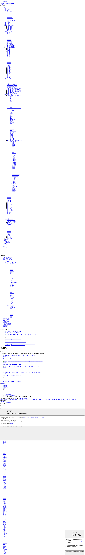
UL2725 (9, 236)
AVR (8, 225)
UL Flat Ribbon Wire (9, 228)
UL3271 (9, 61)
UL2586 (9, 235)
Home (4, 7)
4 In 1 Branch (9, 28)
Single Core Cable (13, 141)
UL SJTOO (9, 207)
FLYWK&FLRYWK (16, 174)
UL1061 (9, 59)
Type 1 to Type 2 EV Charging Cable (14, 89)
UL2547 (9, 233)
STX (11, 103)
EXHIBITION (5, 243)
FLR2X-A (14, 181)
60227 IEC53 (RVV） (11, 222)
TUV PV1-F (9, 17)
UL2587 (9, 76)
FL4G (13, 156)
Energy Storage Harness (9, 46)
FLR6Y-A (14, 159)
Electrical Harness (8, 227)
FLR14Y (13, 170)
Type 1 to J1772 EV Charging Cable (14, 88)
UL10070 (9, 51)
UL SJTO (9, 206)
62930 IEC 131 (10, 19)
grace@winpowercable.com (10, 395)
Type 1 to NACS (10, 92)
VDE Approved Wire (7, 323)
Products (4, 8)
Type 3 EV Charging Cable (12, 85)
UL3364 (9, 73)
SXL (11, 100)
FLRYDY (14, 177)
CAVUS (11, 133)
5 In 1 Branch (9, 29)
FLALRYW (14, 179)
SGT (11, 102)
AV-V (11, 112)
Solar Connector (8, 24)
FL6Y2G (13, 191)
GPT (11, 97)
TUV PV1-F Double (11, 20)
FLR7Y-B (14, 163)
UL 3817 (9, 39)
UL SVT (9, 202)
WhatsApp (9, 402)
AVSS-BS (11, 137)
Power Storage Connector (30, 399)
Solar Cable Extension (11, 12)
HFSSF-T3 (12, 129)
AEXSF (11, 125)
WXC (11, 104)
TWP (11, 96)
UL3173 (9, 75)
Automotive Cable (8, 94)
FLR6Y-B (14, 160)
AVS (11, 115)
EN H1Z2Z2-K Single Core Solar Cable (12, 332)
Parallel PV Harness (11, 11)
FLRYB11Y (14, 188)
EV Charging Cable (8, 78)
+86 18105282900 (9, 394)
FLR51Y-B (14, 171)
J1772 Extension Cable (11, 87)
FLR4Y (13, 155)
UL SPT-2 (9, 198)
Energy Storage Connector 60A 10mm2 (43, 399)
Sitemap (19, 398)
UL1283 (9, 64)
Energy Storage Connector (10, 45)
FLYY (13, 143)
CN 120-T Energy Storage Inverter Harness (13, 339)
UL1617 (9, 68)
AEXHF (11, 109)
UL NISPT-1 (9, 200)
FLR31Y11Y (14, 192)
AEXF (11, 123)
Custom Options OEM (11, 14)
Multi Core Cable (13, 183)
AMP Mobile (24, 398)
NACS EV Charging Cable (12, 93)
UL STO (9, 212)
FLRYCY (14, 194)
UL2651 (9, 49)
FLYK (13, 146)
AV (10, 111)
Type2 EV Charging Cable (12, 84)
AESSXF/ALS (12, 136)
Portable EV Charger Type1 (12, 80)
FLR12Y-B (14, 168)
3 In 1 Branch (9, 27)
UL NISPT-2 (9, 201)
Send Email (2, 401)
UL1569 (9, 63)
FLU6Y (13, 161)
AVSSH (11, 120)
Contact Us (5, 247)
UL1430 (9, 69)
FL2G (13, 180)
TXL (11, 98)
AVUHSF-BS (12, 119)
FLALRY (14, 178)
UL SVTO (9, 203)
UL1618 (9, 71)
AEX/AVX (12, 121)
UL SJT (8, 205)
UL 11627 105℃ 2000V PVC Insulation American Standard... (16, 335)
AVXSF (11, 114)
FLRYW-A (14, 151)
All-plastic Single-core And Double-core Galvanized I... (15, 345)
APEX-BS (12, 138)
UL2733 (9, 237)
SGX (11, 106)
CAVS (11, 130)
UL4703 (9, 21)
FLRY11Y (14, 193)
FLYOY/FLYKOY (15, 175)
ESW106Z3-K (10, 43)
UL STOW (9, 215)
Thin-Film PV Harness (11, 13)
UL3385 (9, 62)
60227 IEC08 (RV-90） (11, 221)
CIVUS (11, 118)
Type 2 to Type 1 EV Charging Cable (14, 91)
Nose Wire (7, 239)
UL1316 (9, 66)
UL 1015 (9, 36)
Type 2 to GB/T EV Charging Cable (14, 90)
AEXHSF (11, 113)
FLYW (13, 144)
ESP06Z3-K (9, 42)
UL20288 (9, 53)
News (4, 245)
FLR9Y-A (14, 164)
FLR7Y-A (14, 162)
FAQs (4, 246)
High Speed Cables (8, 238)
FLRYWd (14, 153)
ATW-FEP (12, 122)
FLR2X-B (14, 182)
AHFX (11, 124)
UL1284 (9, 58)
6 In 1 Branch (9, 30)
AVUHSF (11, 116)
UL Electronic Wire (8, 50)
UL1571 (9, 70)
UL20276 (9, 232)
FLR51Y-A (14, 172)
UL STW (9, 214)
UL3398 (9, 67)
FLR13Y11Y (14, 186)
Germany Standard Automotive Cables (14, 140)
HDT (11, 101)
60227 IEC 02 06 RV (11, 220)
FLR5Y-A (14, 157)
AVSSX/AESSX (13, 131)
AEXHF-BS (12, 135)
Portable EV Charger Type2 (12, 81)
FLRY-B (13, 149)
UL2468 (9, 48)
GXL (11, 99)
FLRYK (13, 147)
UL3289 (9, 72)
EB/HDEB (12, 132)
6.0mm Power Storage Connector (6, 399)
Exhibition (7, 241)
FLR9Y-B (14, 165)
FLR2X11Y (14, 190)
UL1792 (9, 77)
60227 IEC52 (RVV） (11, 223)
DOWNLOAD (5, 244)
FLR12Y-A (14, 167)
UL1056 (9, 55)
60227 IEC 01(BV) (11, 224)
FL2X (13, 152)
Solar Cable (7, 16)
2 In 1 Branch (9, 26)
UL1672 (9, 74)
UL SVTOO (9, 204)
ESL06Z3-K (9, 41)
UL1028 (9, 54)
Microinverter (7, 22)
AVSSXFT (12, 110)
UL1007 (9, 35)
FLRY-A (13, 148)
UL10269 (9, 32)
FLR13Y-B (14, 169)
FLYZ (13, 187)
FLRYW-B (14, 154)
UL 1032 (9, 40)
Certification (7, 242)
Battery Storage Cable (9, 31)
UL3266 (9, 52)
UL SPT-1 (9, 197)
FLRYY (13, 185)
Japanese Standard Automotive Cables (14, 108)
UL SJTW (9, 208)
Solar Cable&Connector (7, 257)
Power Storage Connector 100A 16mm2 (58, 399)
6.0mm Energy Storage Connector (19, 399)
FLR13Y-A (14, 166)
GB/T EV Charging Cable (12, 86)
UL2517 (9, 231)
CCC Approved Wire (9, 219)
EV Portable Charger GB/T (12, 79)
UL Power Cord (8, 196)
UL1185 (8, 57)
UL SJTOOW (10, 210)
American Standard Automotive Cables (14, 95)
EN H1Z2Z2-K (10, 18)
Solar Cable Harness (9, 10)
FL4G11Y (14, 189)
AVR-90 (9, 226)
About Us (4, 240)
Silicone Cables (8, 9)
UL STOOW (9, 216)
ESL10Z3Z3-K (10, 44)
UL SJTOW (9, 209)
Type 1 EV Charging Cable (12, 82)
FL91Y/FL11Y (15, 176)
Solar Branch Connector (9, 25)
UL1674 (9, 56)
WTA (11, 107)
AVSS (11, 117)
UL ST (8, 211)
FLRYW (13, 145)
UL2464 (9, 230)
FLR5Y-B (14, 158)
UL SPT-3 (9, 199)
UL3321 (9, 65)
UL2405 (9, 234)
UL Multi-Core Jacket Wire (10, 47)
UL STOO (9, 213)
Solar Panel (7, 23)
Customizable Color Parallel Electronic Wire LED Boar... (15, 342)
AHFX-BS (12, 126)
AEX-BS (11, 134)
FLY (13, 142)
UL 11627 (9, 34)
